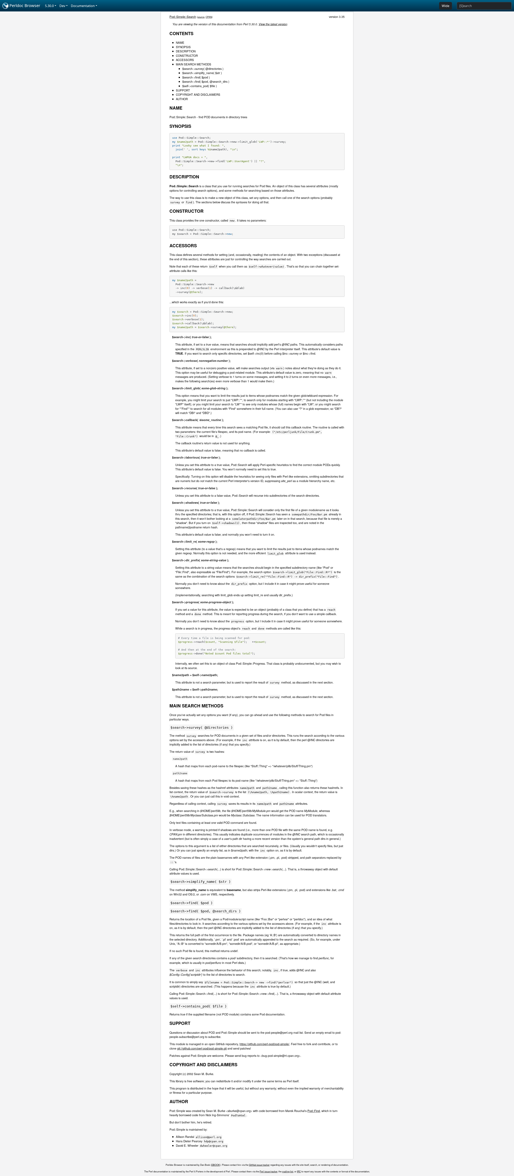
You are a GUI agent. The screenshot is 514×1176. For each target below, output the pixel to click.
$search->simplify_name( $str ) (202, 73)
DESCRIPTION (186, 51)
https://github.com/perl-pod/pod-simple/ (264, 1044)
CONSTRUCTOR (187, 55)
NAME (180, 42)
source (201, 16)
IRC (299, 1171)
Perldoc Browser (24, 5)
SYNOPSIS (183, 47)
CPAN (209, 16)
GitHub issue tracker (259, 1164)
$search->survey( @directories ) (202, 68)
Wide (445, 6)
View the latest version (273, 24)
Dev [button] (62, 6)
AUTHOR (182, 99)
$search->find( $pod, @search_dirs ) (205, 81)
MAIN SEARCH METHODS (193, 64)
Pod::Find (313, 1111)
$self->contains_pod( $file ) (199, 86)
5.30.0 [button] (49, 6)
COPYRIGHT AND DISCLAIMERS (198, 94)
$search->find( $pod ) (196, 77)
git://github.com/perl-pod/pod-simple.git (202, 1048)
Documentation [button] (83, 6)
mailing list (287, 1171)
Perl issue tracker (268, 1171)
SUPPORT (183, 90)
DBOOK (215, 1164)
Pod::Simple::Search (182, 16)
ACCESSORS (185, 60)
